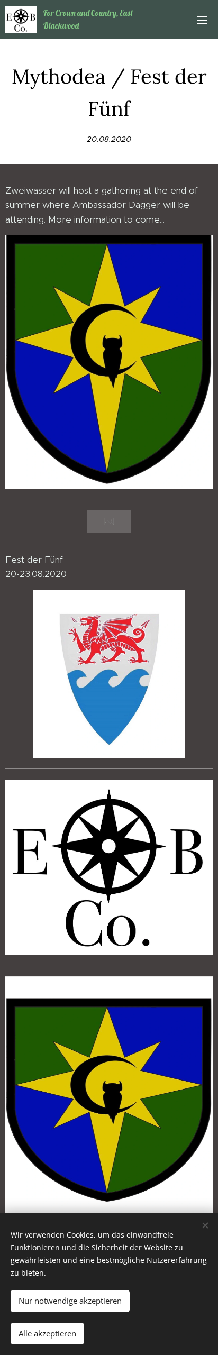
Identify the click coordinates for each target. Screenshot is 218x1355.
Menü (202, 19)
